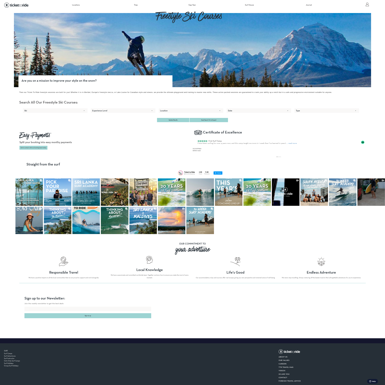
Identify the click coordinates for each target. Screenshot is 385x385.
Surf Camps (8, 353)
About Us (283, 357)
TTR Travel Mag (286, 367)
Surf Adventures (10, 356)
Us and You (284, 374)
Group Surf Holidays (11, 366)
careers (283, 364)
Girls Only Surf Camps (12, 361)
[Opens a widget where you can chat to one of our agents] (372, 381)
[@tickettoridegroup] (180, 173)
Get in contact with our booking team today (33, 147)
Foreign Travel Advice (290, 381)
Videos (282, 371)
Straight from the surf (43, 164)
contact (283, 377)
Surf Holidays (8, 363)
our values (284, 360)
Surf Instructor (9, 358)
